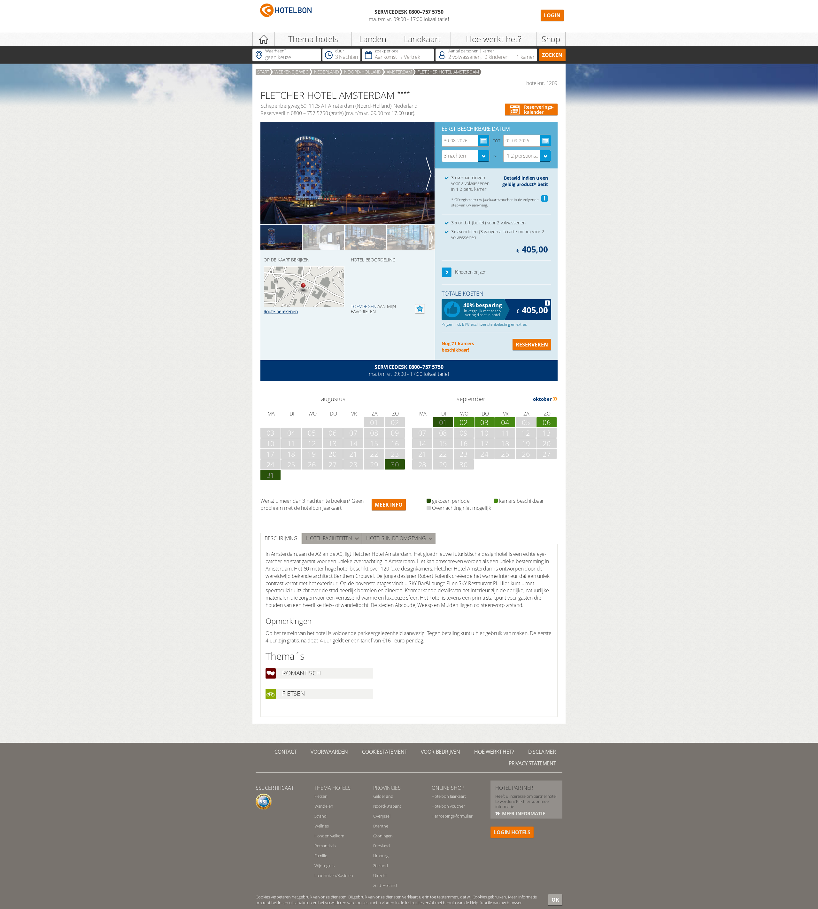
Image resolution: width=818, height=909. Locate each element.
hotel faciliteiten (329, 538)
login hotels (512, 832)
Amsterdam (399, 72)
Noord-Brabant (387, 806)
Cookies (480, 897)
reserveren (532, 344)
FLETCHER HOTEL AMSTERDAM (448, 72)
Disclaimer (542, 751)
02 (463, 422)
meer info (389, 504)
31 (270, 475)
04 (505, 422)
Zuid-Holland (385, 885)
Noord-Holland (362, 72)
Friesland (381, 846)
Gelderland (383, 796)
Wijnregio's (324, 865)
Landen (372, 39)
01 (443, 422)
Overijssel (381, 816)
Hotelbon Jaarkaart (449, 796)
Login (552, 15)
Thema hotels (313, 39)
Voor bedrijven (440, 751)
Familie (320, 855)
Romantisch (325, 846)
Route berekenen (281, 311)
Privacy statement (532, 763)
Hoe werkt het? (493, 39)
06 (547, 422)
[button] (447, 272)
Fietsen (321, 796)
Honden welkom (329, 836)
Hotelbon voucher (448, 806)
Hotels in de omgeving (396, 538)
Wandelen (323, 806)
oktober (542, 399)
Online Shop (448, 787)
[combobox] (466, 156)
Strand (320, 816)
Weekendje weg (291, 72)
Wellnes (321, 826)
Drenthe (380, 826)
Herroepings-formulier (452, 816)
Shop (551, 39)
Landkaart (422, 39)
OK (555, 899)
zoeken (552, 54)
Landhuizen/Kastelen (333, 875)
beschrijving (281, 538)
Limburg (381, 855)
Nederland (326, 72)
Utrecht (380, 875)
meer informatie (523, 813)
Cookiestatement (384, 751)
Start (263, 72)
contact (285, 751)
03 (484, 422)
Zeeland (380, 865)
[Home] (263, 39)
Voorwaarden (329, 751)
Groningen (383, 836)
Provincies (387, 787)
